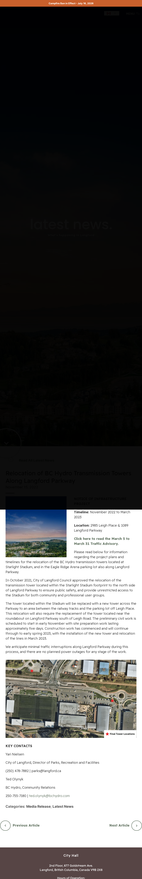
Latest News (63, 806)
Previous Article (26, 825)
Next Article (119, 825)
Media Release (38, 806)
